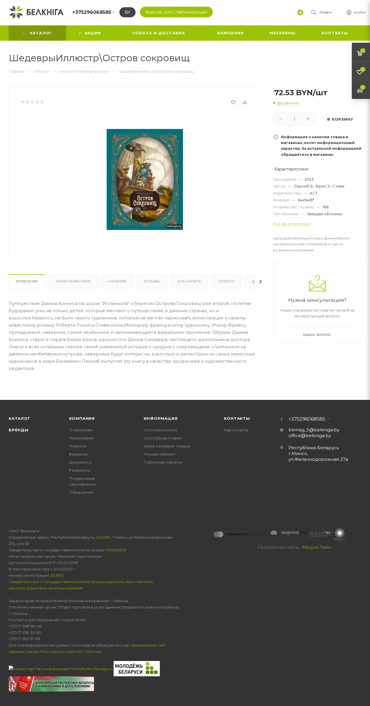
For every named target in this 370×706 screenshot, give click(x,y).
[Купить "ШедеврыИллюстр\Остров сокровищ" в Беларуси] (145, 179)
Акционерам (81, 438)
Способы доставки (162, 438)
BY (127, 12)
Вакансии (78, 454)
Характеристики (73, 281)
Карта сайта (236, 430)
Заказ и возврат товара (167, 446)
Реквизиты (79, 470)
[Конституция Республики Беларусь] (52, 683)
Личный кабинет (160, 454)
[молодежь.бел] (137, 668)
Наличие (117, 281)
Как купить (189, 281)
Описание (27, 281)
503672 (57, 575)
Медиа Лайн (316, 547)
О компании (80, 430)
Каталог (19, 418)
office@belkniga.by (309, 435)
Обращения (81, 492)
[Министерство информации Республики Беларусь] (61, 668)
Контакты (237, 418)
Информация (160, 418)
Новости (77, 446)
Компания (82, 418)
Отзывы (152, 281)
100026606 (116, 550)
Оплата (227, 281)
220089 (103, 537)
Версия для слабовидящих (176, 12)
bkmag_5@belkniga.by (313, 429)
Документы (80, 462)
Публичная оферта (163, 462)
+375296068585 (91, 12)
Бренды (19, 430)
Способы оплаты (160, 430)
